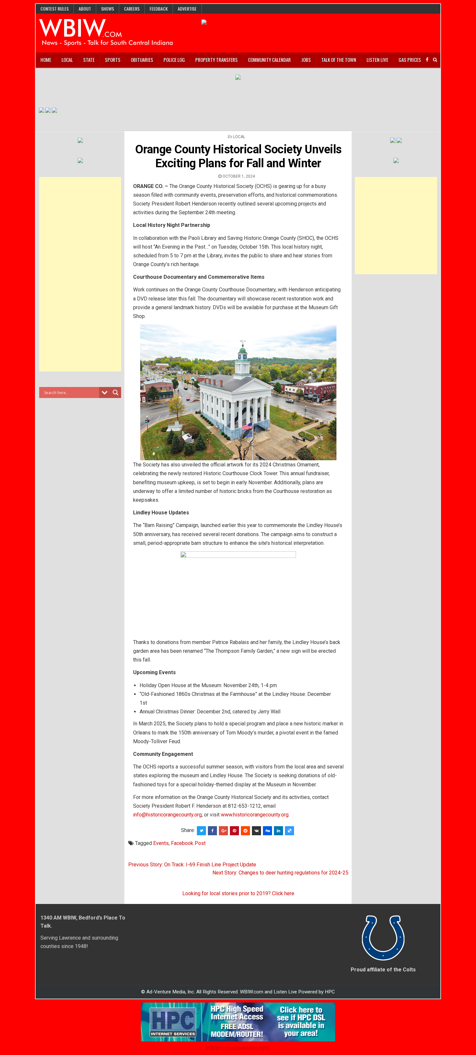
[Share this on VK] (256, 830)
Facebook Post (188, 843)
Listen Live (377, 59)
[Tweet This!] (201, 830)
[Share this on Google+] (223, 830)
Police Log (174, 59)
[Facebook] (427, 60)
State (89, 59)
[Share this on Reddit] (245, 830)
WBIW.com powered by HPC (238, 1048)
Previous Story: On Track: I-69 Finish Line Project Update (192, 865)
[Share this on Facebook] (212, 830)
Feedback (159, 8)
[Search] (435, 60)
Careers (132, 8)
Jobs (306, 59)
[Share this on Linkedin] (278, 830)
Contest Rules (54, 8)
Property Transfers (216, 59)
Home (45, 59)
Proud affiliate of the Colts (383, 970)
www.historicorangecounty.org (255, 815)
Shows (107, 8)
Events (161, 843)
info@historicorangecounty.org (167, 815)
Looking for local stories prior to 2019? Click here (238, 893)
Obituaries (142, 59)
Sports (112, 59)
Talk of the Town (338, 59)
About (85, 8)
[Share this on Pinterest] (234, 830)
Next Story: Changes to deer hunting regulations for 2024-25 (280, 873)
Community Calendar (269, 59)
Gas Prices (410, 59)
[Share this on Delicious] (289, 830)
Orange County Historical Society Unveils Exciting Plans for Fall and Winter (238, 156)
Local (67, 59)
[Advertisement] (80, 274)
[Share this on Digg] (267, 830)
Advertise (187, 8)
